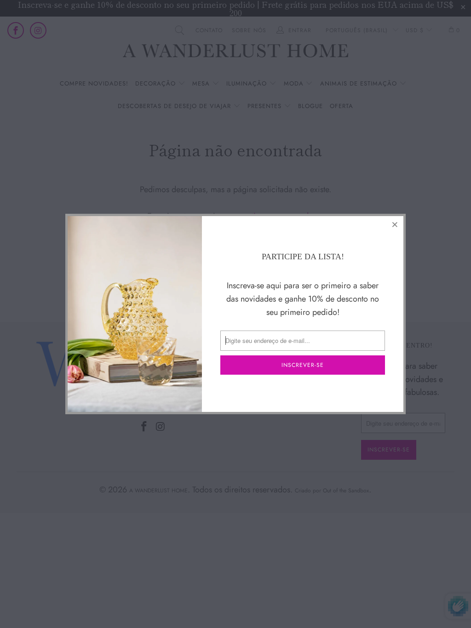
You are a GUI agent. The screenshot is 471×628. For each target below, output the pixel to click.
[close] (395, 224)
